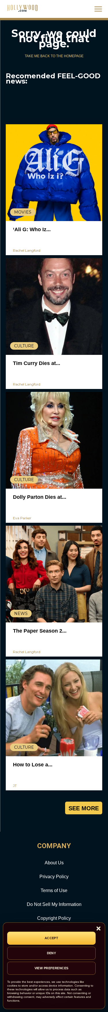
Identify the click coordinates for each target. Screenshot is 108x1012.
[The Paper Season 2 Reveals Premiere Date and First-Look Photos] (54, 574)
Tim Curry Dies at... (36, 363)
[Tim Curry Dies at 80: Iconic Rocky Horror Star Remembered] (54, 306)
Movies (22, 212)
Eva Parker (22, 518)
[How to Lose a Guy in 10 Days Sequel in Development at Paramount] (54, 707)
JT (15, 785)
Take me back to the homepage (54, 56)
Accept (51, 938)
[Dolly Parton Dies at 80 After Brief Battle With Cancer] (54, 440)
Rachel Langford (26, 250)
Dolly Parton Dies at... (39, 497)
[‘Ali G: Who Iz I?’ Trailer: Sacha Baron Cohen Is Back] (54, 172)
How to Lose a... (32, 765)
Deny (51, 953)
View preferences (52, 968)
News (21, 613)
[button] (98, 929)
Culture (24, 346)
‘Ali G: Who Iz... (32, 229)
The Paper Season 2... (40, 631)
